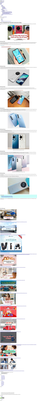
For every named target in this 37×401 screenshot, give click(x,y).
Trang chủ (2, 5)
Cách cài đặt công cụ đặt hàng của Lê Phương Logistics (7, 12)
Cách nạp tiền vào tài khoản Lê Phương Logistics (6, 13)
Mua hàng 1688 (3, 7)
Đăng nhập (1, 3)
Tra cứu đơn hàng (1, 2)
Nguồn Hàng (3, 10)
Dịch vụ (2, 6)
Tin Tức (2, 9)
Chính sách (2, 14)
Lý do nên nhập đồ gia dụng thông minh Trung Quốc (6, 46)
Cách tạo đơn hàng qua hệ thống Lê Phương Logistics (7, 11)
